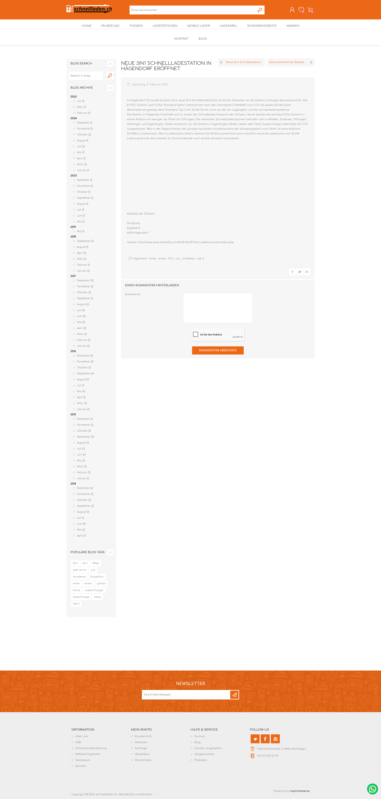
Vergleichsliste (204, 754)
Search (110, 75)
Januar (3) (83, 409)
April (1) (81, 158)
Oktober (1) (83, 192)
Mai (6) (81, 529)
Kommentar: (133, 294)
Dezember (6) (85, 488)
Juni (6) (81, 454)
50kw (95, 563)
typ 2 (200, 258)
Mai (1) (80, 152)
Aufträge (141, 748)
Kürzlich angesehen (208, 748)
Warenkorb (310, 9)
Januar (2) (83, 346)
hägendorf (140, 258)
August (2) (83, 379)
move (76, 590)
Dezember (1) (84, 122)
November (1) (85, 128)
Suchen (260, 10)
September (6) (85, 373)
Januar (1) (83, 170)
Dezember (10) (85, 280)
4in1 (85, 563)
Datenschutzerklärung (91, 748)
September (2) (85, 506)
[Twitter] (255, 738)
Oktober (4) (84, 292)
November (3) (85, 361)
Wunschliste (143, 760)
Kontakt (80, 766)
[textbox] (85, 75)
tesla (97, 597)
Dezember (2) (85, 419)
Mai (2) (81, 322)
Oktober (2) (84, 134)
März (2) (82, 164)
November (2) (85, 286)
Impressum (82, 760)
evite (152, 258)
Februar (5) (83, 340)
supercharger (94, 590)
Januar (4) (83, 270)
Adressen (141, 742)
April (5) (81, 253)
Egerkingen (220, 124)
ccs (177, 258)
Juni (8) (81, 316)
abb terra (79, 570)
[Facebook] (265, 738)
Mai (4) (81, 391)
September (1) (85, 197)
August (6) (83, 304)
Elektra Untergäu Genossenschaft (278, 100)
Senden (234, 695)
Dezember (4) (85, 355)
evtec (162, 258)
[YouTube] (275, 738)
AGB (78, 742)
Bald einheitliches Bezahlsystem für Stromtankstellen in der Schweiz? (292, 62)
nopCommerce (300, 791)
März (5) (82, 466)
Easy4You (97, 576)
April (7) (81, 535)
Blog (197, 742)
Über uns (81, 736)
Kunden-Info (143, 736)
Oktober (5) (84, 430)
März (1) (81, 107)
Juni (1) (81, 215)
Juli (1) (80, 101)
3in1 (170, 258)
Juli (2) (81, 146)
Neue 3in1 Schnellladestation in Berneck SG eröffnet (245, 62)
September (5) (85, 241)
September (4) (85, 436)
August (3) (83, 512)
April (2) (81, 328)
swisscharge (81, 597)
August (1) (82, 140)
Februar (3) (83, 113)
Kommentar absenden (218, 350)
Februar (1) (83, 264)
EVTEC (132, 105)
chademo (188, 258)
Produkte (200, 760)
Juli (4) (81, 310)
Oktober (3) (84, 367)
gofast (101, 583)
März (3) (82, 334)
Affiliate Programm (87, 754)
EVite (160, 105)
